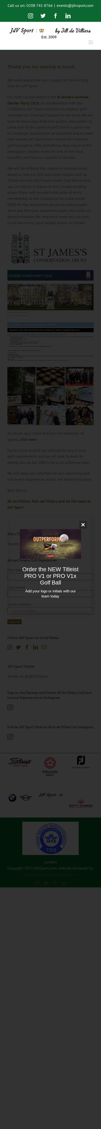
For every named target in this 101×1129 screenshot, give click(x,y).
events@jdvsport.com (75, 5)
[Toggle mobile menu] (91, 42)
